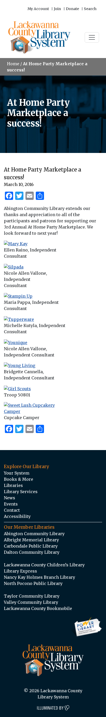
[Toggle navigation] (92, 37)
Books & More (18, 479)
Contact (12, 510)
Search (90, 8)
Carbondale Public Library (31, 546)
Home (13, 63)
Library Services (21, 491)
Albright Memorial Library (31, 539)
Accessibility (17, 516)
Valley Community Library (31, 602)
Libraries (13, 485)
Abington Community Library (34, 533)
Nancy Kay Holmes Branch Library (39, 577)
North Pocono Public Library (33, 583)
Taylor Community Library (31, 596)
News (9, 497)
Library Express (20, 571)
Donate (72, 8)
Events (11, 504)
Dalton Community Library (31, 552)
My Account (38, 8)
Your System (16, 473)
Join (57, 8)
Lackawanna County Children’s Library (44, 564)
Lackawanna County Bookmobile (38, 608)
